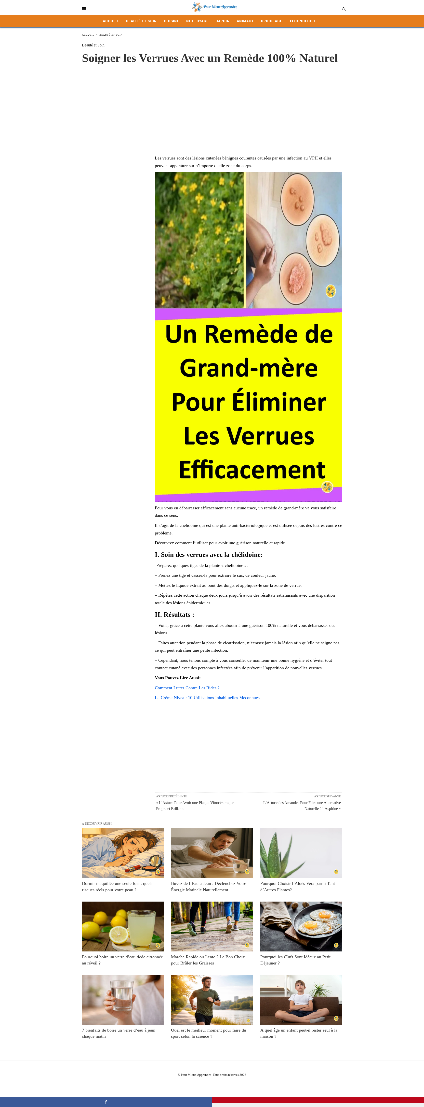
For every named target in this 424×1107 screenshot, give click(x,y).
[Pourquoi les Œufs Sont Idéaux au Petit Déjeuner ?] (301, 926)
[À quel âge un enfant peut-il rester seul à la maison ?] (301, 1000)
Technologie (302, 21)
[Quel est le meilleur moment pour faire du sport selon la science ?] (212, 1000)
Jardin (223, 21)
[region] (212, 104)
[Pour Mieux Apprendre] (214, 7)
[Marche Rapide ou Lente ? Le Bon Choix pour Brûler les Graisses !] (212, 926)
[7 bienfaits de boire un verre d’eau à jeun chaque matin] (123, 1000)
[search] (344, 9)
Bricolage (271, 21)
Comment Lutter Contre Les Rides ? (187, 687)
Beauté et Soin (141, 21)
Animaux (245, 21)
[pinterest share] (318, 1100)
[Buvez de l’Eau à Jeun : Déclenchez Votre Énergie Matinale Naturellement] (212, 853)
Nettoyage (197, 21)
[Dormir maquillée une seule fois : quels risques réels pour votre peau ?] (123, 853)
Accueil (111, 21)
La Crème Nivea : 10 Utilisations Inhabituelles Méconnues (207, 697)
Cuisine (171, 21)
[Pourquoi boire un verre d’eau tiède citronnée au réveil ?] (123, 926)
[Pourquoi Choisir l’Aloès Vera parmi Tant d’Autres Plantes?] (301, 853)
